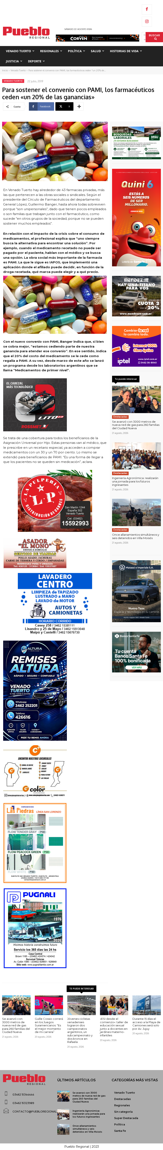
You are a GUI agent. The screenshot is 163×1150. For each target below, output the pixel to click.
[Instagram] (147, 22)
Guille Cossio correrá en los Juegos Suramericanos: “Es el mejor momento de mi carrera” (49, 1025)
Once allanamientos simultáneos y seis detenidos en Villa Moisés (135, 536)
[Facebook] (147, 9)
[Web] (136, 346)
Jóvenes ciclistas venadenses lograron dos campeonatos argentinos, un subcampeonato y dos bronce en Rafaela (80, 1030)
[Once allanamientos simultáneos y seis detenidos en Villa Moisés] (136, 512)
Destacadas (120, 416)
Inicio (5, 70)
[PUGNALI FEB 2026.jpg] (55, 928)
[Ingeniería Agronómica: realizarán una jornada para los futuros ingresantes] (136, 456)
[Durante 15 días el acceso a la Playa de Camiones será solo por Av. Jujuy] (146, 1005)
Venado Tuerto (18, 70)
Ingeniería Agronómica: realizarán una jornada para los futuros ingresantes (135, 481)
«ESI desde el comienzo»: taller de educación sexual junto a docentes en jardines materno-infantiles (114, 1027)
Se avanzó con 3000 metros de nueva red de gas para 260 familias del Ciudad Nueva (135, 425)
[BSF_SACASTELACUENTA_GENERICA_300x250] (136, 652)
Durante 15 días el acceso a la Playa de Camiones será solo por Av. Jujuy (146, 1023)
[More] (79, 106)
